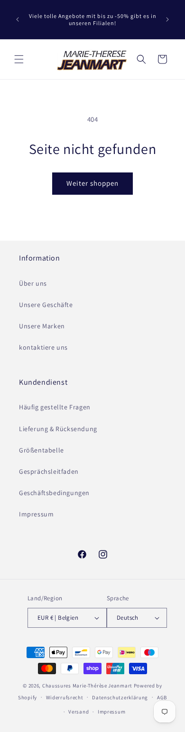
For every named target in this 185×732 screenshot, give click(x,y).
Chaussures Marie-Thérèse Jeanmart (87, 685)
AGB (162, 697)
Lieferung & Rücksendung (58, 429)
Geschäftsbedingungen (54, 492)
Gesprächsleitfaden (49, 471)
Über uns (33, 283)
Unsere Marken (42, 326)
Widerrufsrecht (64, 697)
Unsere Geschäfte (46, 304)
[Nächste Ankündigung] (167, 19)
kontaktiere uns (43, 347)
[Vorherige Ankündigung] (17, 19)
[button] (19, 59)
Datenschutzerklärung (120, 697)
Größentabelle (41, 450)
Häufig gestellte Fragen (55, 407)
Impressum (36, 514)
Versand (78, 711)
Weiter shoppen (92, 183)
